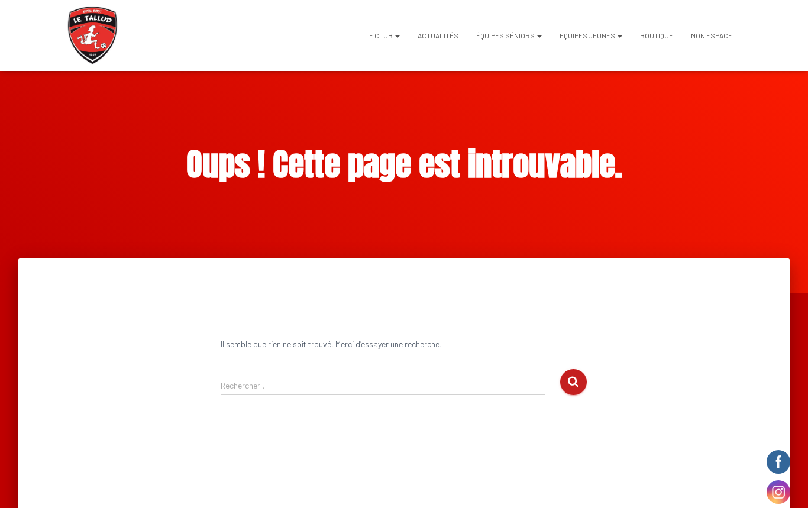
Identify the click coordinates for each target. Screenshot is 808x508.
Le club (379, 35)
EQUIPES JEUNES (588, 35)
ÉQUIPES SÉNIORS (506, 35)
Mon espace (711, 35)
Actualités (438, 35)
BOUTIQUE (656, 35)
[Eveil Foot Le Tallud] (92, 35)
